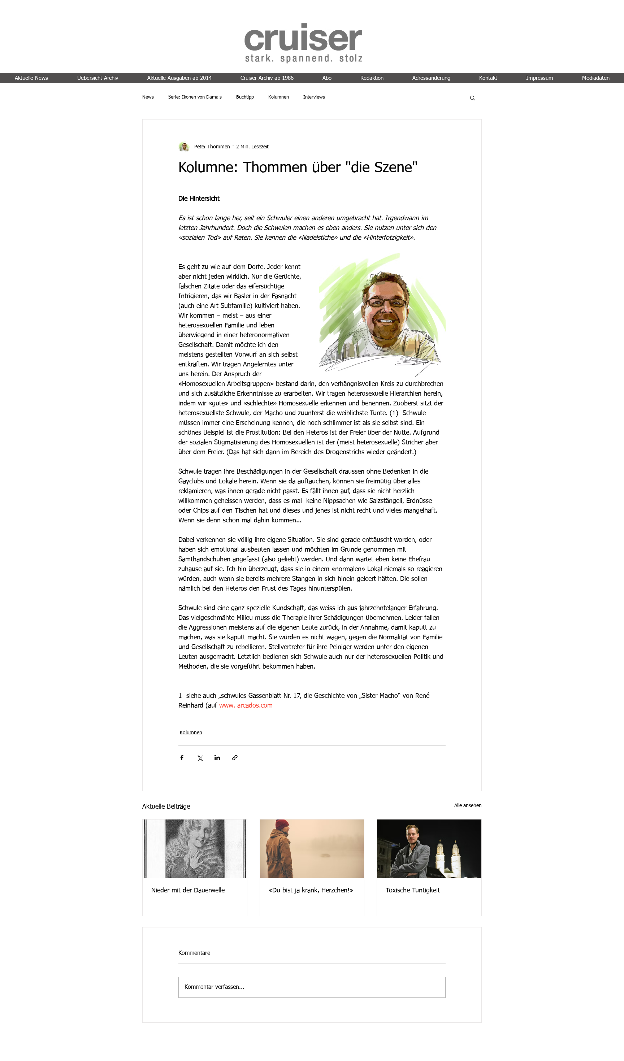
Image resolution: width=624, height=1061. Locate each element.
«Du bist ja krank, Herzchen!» (311, 890)
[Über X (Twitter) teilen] (199, 757)
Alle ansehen (468, 805)
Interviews (314, 97)
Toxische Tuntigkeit (413, 890)
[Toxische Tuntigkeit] (429, 848)
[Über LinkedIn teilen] (217, 757)
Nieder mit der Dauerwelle (188, 890)
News (148, 97)
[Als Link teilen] (234, 757)
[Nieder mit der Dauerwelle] (195, 848)
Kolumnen (278, 97)
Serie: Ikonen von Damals (195, 97)
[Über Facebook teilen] (181, 757)
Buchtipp (245, 97)
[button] (472, 97)
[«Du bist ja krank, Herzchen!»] (312, 848)
